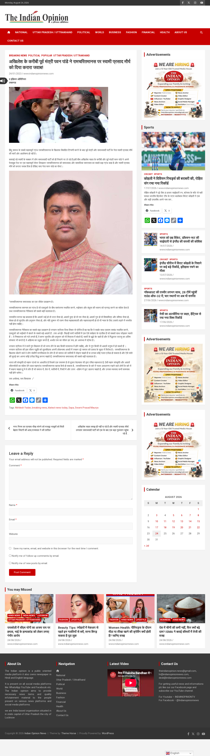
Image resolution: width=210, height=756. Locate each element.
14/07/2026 (166, 245)
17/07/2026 (150, 188)
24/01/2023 (15, 73)
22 (198, 527)
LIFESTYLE (76, 620)
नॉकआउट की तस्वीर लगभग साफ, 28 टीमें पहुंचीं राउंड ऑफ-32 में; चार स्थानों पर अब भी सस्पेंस (170, 294)
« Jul (146, 545)
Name (13, 505)
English (174, 753)
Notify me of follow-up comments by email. (35, 555)
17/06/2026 (166, 322)
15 (198, 521)
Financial (148, 32)
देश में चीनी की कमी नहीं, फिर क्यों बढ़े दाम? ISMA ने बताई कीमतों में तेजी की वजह (180, 632)
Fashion (131, 32)
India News (29, 615)
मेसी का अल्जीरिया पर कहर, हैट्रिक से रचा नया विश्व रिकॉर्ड (180, 316)
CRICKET (148, 174)
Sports (149, 127)
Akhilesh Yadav (23, 407)
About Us (181, 32)
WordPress (108, 733)
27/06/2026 (150, 300)
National (21, 32)
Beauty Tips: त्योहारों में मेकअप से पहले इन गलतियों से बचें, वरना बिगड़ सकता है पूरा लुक (78, 632)
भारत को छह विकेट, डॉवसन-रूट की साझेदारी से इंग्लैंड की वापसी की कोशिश (181, 239)
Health (165, 32)
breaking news (39, 407)
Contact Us (15, 40)
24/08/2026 (13, 640)
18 (165, 527)
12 (173, 521)
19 (173, 527)
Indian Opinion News (35, 733)
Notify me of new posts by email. (30, 563)
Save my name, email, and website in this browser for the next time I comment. (56, 548)
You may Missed (19, 590)
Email (13, 519)
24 (156, 533)
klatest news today (58, 407)
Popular (46, 55)
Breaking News (18, 55)
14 (190, 521)
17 (156, 527)
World (99, 32)
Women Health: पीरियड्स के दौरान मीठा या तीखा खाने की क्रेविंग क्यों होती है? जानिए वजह (130, 632)
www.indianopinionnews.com (38, 73)
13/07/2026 (166, 275)
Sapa (71, 407)
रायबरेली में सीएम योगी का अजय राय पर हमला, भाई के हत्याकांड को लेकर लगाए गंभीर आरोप (28, 632)
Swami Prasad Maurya (86, 407)
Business (115, 32)
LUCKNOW (43, 615)
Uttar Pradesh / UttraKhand (52, 32)
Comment (15, 465)
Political (83, 32)
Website (13, 534)
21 (190, 527)
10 (156, 521)
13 (181, 521)
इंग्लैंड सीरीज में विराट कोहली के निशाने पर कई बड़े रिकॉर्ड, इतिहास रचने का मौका (180, 267)
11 (165, 521)
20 (181, 527)
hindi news (14, 615)
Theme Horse (68, 733)
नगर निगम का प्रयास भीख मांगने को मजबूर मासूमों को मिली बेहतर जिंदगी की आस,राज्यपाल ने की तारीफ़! (38, 428)
